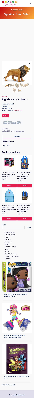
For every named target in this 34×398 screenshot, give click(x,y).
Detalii (5, 116)
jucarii (19, 131)
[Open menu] (30, 3)
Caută (4, 224)
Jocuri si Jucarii (14, 131)
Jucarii (5, 96)
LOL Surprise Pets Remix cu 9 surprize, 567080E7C (8, 174)
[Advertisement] (17, 42)
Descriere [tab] (17, 136)
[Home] (11, 10)
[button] (30, 63)
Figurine (8, 131)
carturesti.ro (18, 110)
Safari (23, 131)
